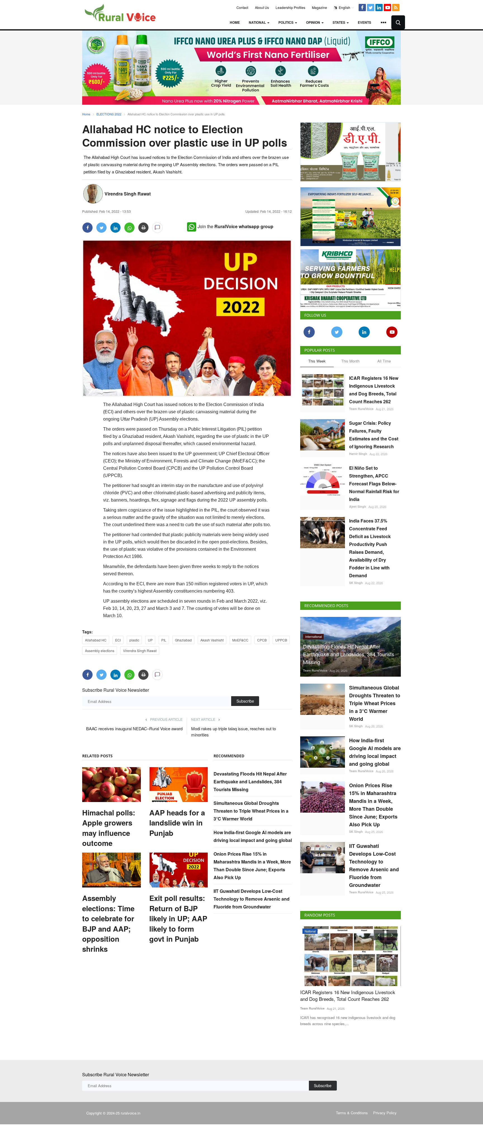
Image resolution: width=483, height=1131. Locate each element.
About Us (262, 7)
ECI (118, 640)
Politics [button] (286, 22)
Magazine (319, 7)
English (344, 7)
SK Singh (356, 583)
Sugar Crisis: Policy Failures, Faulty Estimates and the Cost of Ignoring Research (373, 435)
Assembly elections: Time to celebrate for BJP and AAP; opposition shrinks (108, 923)
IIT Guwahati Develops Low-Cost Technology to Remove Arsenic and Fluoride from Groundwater (252, 899)
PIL (163, 640)
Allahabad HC (95, 640)
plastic (134, 640)
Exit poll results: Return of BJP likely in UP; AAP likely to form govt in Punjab (178, 918)
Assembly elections (99, 650)
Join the (235, 226)
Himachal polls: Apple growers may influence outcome (108, 828)
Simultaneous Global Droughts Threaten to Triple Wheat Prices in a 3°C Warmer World (251, 811)
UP (150, 640)
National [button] (258, 22)
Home (235, 22)
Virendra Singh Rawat (128, 193)
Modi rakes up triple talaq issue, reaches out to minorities (233, 732)
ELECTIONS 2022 (108, 114)
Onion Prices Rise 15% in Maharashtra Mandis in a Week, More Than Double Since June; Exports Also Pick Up (373, 805)
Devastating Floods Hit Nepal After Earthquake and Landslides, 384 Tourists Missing (250, 781)
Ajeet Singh (357, 506)
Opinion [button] (313, 22)
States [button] (339, 22)
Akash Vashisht (212, 640)
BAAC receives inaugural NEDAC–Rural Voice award (134, 728)
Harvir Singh (358, 454)
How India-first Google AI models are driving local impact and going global (375, 752)
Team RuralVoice (361, 409)
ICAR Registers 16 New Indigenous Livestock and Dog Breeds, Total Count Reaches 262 (373, 390)
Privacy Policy (385, 1112)
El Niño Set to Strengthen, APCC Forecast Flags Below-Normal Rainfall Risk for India (374, 483)
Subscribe (245, 701)
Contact (242, 7)
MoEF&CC (240, 640)
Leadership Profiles (290, 7)
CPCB (262, 640)
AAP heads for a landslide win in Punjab (177, 823)
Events (364, 22)
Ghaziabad (183, 640)
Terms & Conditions (352, 1112)
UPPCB (281, 640)
